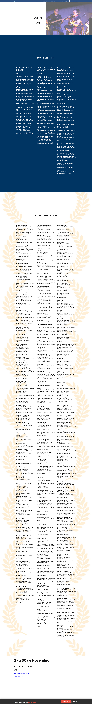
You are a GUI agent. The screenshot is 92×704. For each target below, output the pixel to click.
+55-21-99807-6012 (18, 676)
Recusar (75, 701)
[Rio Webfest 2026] (14, 1)
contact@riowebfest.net (19, 678)
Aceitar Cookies (66, 701)
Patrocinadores (63, 1)
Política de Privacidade (32, 702)
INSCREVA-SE (44, 1)
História (53, 1)
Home (37, 1)
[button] (48, 1)
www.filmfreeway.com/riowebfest (21, 673)
